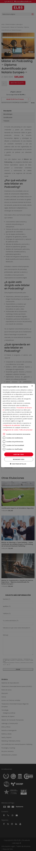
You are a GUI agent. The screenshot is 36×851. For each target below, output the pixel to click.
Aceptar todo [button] (19, 454)
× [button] (32, 386)
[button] (18, 464)
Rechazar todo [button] (18, 459)
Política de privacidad (25, 430)
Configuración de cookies (11, 430)
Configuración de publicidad (11, 425)
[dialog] (18, 425)
